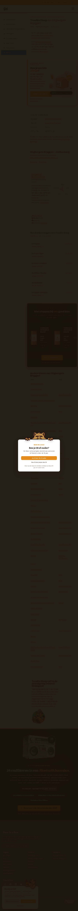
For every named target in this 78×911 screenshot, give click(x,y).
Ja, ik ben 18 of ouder (39, 458)
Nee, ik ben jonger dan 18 (39, 462)
